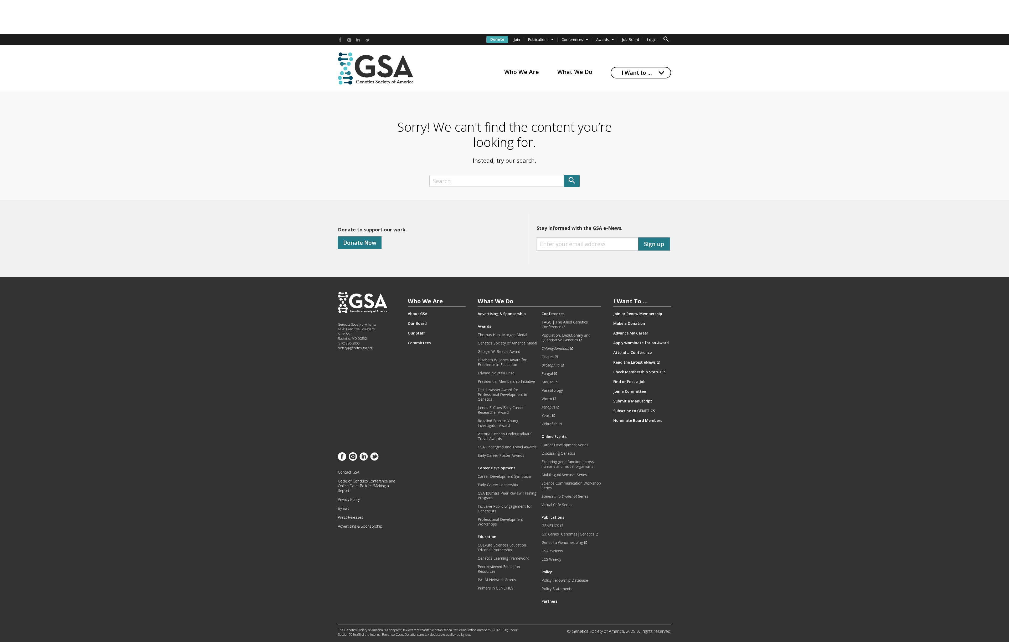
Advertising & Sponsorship (360, 526)
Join (517, 39)
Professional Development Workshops (500, 522)
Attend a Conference (632, 352)
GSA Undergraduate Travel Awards (507, 447)
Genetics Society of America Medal (507, 343)
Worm (547, 398)
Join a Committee (629, 391)
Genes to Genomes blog (562, 542)
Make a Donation (629, 323)
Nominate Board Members (637, 420)
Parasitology (552, 390)
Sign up (654, 244)
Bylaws (343, 508)
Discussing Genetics (558, 453)
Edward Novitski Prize (496, 373)
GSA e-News (552, 551)
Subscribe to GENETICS (634, 410)
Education (487, 536)
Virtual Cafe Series (557, 504)
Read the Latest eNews (634, 362)
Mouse (547, 382)
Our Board (417, 323)
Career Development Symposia (504, 476)
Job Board (630, 39)
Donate (497, 39)
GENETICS (550, 525)
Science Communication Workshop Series (571, 485)
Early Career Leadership (498, 484)
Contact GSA (348, 472)
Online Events (554, 436)
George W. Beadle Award (499, 351)
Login (651, 39)
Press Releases (350, 517)
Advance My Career (630, 333)
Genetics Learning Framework (503, 558)
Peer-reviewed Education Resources (499, 569)
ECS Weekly (551, 559)
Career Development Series (565, 445)
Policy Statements (557, 588)
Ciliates (548, 356)
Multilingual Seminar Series (564, 475)
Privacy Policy (349, 499)
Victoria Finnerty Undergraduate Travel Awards (505, 436)
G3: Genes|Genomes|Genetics (568, 534)
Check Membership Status (637, 372)
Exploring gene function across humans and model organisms (568, 464)
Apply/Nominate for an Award (641, 343)
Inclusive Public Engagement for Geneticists (505, 508)
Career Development (496, 468)
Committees (419, 343)
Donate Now (359, 242)
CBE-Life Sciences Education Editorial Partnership (502, 547)
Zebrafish (550, 424)
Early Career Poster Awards (501, 455)
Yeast (546, 415)
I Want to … (637, 72)
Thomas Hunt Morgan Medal (502, 334)
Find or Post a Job (629, 381)
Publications (538, 39)
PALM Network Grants (497, 579)
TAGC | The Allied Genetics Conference (565, 324)
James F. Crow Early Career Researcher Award (501, 410)
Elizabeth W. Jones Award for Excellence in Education (502, 362)
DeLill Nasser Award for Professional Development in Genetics (502, 395)
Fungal (547, 373)
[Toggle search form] (666, 39)
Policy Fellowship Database (565, 580)
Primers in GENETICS (495, 588)
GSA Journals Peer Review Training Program (507, 495)
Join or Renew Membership (637, 313)
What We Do (574, 72)
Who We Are (521, 72)
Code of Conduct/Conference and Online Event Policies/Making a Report (366, 486)
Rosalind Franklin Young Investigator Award (498, 423)
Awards (602, 39)
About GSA (417, 313)
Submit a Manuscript (632, 401)
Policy (547, 572)
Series (565, 496)
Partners (549, 601)
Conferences (572, 39)
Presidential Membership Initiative (506, 381)
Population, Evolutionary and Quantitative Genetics (566, 337)
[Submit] (572, 181)
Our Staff (416, 333)
